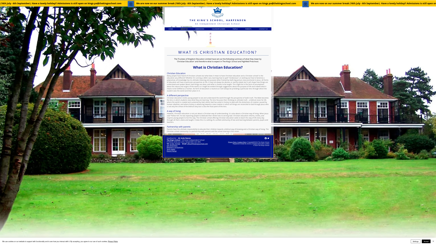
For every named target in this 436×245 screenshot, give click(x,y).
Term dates (171, 149)
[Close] (433, 241)
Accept (426, 241)
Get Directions (172, 146)
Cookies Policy (241, 142)
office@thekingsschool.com (197, 144)
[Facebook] (266, 138)
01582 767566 (175, 144)
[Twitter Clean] (268, 138)
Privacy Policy (232, 142)
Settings (416, 241)
